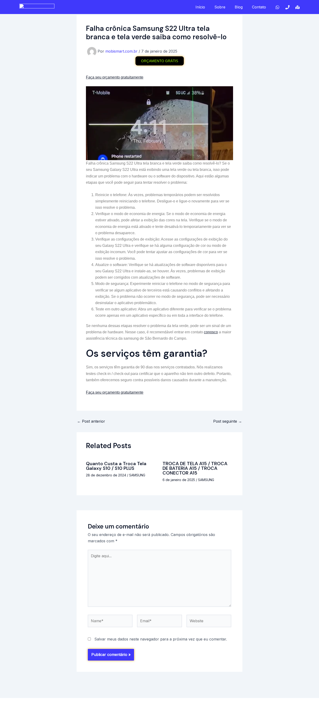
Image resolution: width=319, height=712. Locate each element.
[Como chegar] (297, 7)
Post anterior (91, 421)
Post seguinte (227, 421)
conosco (211, 332)
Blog (239, 7)
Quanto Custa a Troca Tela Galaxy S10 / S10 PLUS (116, 465)
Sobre (219, 7)
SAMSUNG (137, 475)
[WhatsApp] (277, 7)
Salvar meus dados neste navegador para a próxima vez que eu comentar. (160, 639)
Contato (259, 7)
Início (200, 7)
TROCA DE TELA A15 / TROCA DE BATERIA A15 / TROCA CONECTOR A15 (195, 468)
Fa (88, 77)
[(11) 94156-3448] (287, 7)
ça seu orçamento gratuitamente (116, 77)
